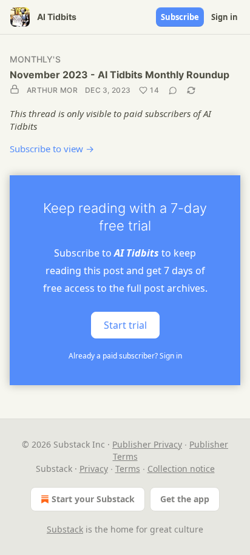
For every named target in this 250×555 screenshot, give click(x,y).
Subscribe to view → (52, 149)
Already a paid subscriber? (125, 356)
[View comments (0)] (173, 90)
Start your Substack (93, 499)
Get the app (184, 499)
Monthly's (35, 59)
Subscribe (180, 17)
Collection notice (181, 468)
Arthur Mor (52, 90)
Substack (65, 529)
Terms (127, 468)
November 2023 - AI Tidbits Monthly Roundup (119, 75)
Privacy (93, 468)
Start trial (125, 325)
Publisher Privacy (147, 444)
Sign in (224, 17)
